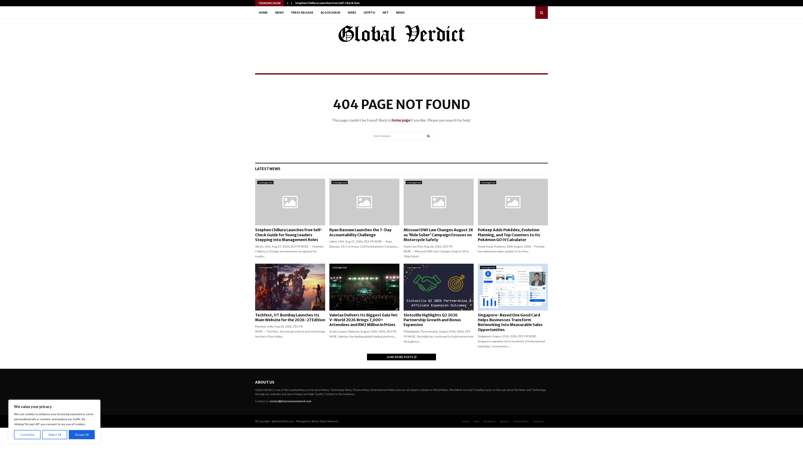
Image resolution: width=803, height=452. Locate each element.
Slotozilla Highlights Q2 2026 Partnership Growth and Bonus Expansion (432, 320)
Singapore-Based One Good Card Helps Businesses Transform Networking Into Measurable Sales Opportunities (510, 322)
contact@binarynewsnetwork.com (290, 401)
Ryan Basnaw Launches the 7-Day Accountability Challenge (360, 232)
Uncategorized (265, 182)
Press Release (302, 12)
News (279, 12)
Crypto (369, 12)
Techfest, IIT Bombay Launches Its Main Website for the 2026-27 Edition (290, 317)
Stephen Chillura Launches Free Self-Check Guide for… (332, 3)
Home (263, 12)
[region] (54, 422)
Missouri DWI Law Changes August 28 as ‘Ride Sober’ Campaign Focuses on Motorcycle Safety (438, 234)
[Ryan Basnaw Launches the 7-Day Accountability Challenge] (364, 202)
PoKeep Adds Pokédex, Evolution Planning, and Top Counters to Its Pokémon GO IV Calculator (509, 234)
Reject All (55, 434)
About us (504, 421)
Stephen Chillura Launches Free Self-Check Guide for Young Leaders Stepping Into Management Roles (289, 234)
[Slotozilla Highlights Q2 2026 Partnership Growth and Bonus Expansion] (439, 287)
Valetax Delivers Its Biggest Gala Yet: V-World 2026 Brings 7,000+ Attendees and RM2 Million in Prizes (363, 320)
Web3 (352, 12)
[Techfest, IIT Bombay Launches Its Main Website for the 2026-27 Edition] (290, 287)
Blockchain (330, 12)
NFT (386, 12)
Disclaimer (489, 421)
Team (476, 421)
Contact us (539, 421)
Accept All (82, 434)
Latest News (267, 168)
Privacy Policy (521, 421)
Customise (27, 434)
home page (401, 120)
